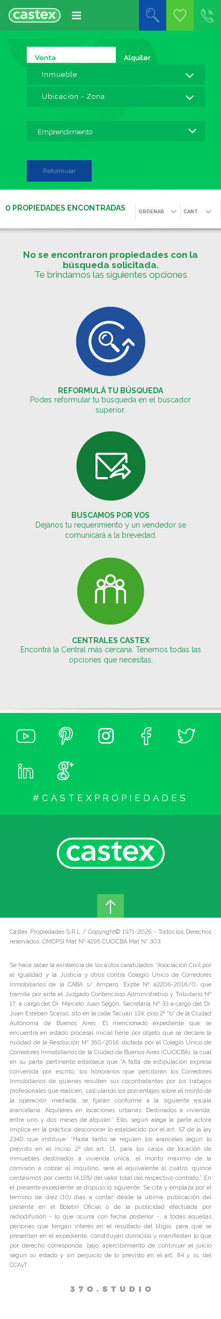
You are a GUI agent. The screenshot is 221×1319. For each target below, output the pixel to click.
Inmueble (59, 74)
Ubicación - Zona (73, 96)
